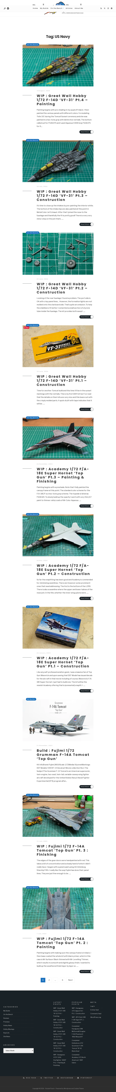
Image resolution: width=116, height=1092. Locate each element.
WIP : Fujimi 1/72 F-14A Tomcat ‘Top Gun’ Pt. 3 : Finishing (62, 850)
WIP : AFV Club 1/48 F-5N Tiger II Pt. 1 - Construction (79, 1019)
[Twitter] (104, 8)
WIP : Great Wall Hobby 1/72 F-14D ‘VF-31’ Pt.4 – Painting (62, 99)
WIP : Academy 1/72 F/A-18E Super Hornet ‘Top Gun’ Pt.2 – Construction (63, 569)
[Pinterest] (111, 8)
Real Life (6, 1033)
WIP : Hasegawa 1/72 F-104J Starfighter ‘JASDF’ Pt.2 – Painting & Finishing (59, 1060)
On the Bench (56, 8)
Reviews (6, 1018)
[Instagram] (108, 8)
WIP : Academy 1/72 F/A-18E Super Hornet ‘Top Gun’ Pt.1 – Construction (63, 662)
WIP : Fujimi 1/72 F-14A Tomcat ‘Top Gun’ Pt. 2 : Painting (62, 942)
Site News (6, 1036)
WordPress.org (95, 1017)
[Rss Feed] (101, 8)
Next (70, 980)
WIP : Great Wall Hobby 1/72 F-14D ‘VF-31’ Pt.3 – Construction (62, 195)
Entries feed (94, 1010)
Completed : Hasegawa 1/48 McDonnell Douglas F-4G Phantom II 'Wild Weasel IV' (78, 1031)
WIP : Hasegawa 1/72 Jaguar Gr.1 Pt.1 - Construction (78, 1010)
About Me (79, 8)
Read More (87, 132)
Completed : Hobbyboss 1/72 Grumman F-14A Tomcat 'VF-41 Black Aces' (77, 1045)
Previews (6, 1022)
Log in (92, 1006)
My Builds (44, 8)
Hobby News (7, 1025)
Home (35, 8)
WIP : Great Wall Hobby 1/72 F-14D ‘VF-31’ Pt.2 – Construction (62, 288)
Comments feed (95, 1013)
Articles (69, 8)
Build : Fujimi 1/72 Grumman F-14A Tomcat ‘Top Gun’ (63, 754)
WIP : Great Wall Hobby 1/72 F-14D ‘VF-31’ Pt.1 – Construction (62, 380)
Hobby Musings (8, 1029)
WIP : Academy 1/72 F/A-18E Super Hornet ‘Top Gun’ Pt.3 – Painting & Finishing (63, 475)
